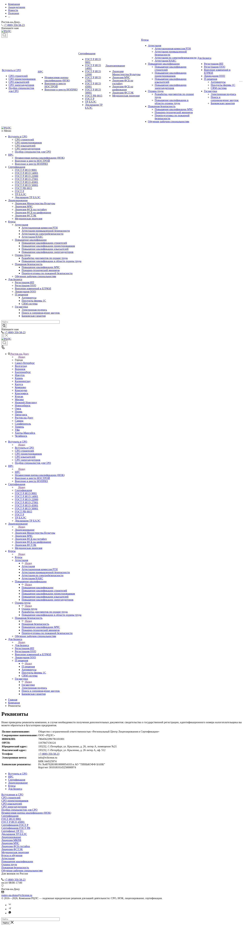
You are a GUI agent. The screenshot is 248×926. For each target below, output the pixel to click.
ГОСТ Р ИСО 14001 (26, 173)
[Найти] (4, 326)
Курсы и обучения (11, 855)
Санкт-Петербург (25, 363)
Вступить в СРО (11, 70)
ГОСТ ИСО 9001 (11, 818)
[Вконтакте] (9, 905)
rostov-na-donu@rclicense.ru (16, 895)
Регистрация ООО (214, 66)
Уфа (17, 429)
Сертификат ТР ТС (12, 831)
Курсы (145, 39)
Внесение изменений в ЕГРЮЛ (33, 288)
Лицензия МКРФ (11, 840)
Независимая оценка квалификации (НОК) (57, 79)
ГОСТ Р (89, 98)
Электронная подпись (223, 94)
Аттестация (154, 45)
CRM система (219, 88)
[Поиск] (4, 35)
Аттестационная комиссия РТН (173, 48)
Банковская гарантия (223, 103)
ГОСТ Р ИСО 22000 (26, 176)
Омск (18, 408)
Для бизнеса (204, 58)
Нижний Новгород (26, 402)
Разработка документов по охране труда (45, 258)
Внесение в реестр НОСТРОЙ (55, 85)
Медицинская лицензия (126, 95)
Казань (19, 378)
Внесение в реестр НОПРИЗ (61, 89)
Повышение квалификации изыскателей (45, 249)
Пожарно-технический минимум (174, 112)
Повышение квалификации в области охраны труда (171, 102)
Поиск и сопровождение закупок (225, 99)
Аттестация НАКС (165, 60)
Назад (21, 356)
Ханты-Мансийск (25, 432)
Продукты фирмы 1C (223, 85)
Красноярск (21, 393)
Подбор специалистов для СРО (33, 151)
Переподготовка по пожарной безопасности (47, 273)
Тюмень (19, 426)
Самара (19, 420)
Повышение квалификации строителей (44, 242)
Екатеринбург (23, 372)
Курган (19, 396)
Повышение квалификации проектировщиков (170, 74)
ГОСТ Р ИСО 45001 (26, 182)
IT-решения (210, 79)
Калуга (19, 384)
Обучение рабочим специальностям (168, 121)
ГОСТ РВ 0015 (93, 95)
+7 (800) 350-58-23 (14, 25)
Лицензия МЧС (121, 77)
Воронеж (20, 369)
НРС (40, 71)
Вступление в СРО (12, 794)
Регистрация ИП (213, 63)
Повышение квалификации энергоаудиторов (170, 86)
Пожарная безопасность (161, 106)
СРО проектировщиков (22, 79)
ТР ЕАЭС (90, 101)
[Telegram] (9, 909)
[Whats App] (9, 913)
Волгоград (21, 366)
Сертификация (86, 53)
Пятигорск (21, 414)
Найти (6, 923)
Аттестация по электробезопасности (176, 57)
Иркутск (20, 375)
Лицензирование (115, 65)
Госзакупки (210, 91)
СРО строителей (18, 75)
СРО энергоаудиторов (21, 85)
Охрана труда (155, 91)
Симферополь (23, 423)
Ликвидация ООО (214, 75)
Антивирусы (218, 82)
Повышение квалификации (164, 63)
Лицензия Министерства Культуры (126, 73)
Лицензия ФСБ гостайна (15, 846)
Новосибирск (22, 405)
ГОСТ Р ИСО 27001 (26, 179)
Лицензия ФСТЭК (123, 92)
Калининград (22, 381)
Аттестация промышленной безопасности (46, 230)
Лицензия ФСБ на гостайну (31, 209)
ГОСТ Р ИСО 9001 (26, 170)
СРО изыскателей (19, 82)
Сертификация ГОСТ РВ (15, 828)
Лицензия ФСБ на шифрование (122, 88)
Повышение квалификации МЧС (174, 109)
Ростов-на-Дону (24, 417)
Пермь (18, 411)
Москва (19, 399)
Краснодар (21, 390)
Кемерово (20, 387)
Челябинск (21, 435)
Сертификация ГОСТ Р (14, 825)
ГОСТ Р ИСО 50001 (26, 185)
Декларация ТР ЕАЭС (27, 197)
